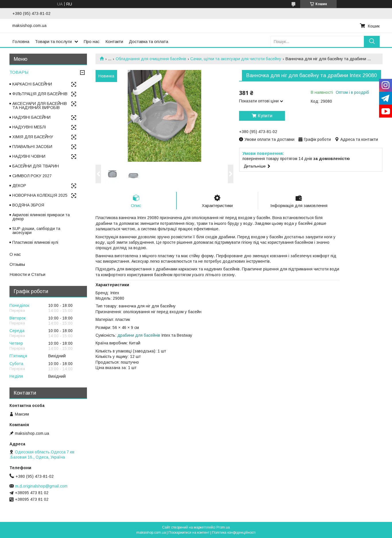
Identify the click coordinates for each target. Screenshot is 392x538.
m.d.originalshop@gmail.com (41, 486)
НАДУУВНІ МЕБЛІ (29, 127)
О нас (15, 254)
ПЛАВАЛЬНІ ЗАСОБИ (32, 146)
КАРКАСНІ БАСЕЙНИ (32, 84)
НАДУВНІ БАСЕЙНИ (31, 117)
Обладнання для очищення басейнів (151, 58)
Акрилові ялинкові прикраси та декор (41, 217)
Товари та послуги (53, 41)
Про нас (92, 41)
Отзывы (17, 264)
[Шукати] (372, 41)
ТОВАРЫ (18, 72)
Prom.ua (223, 527)
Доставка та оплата (148, 41)
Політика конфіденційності (234, 533)
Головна (20, 41)
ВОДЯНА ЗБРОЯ (28, 205)
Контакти (114, 41)
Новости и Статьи (27, 274)
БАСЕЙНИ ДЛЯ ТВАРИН (35, 166)
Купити (265, 115)
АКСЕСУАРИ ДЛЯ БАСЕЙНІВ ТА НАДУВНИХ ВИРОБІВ (39, 105)
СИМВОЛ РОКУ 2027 (32, 176)
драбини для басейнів (138, 335)
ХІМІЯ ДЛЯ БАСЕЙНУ (32, 136)
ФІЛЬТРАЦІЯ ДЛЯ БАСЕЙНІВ (39, 93)
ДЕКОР (19, 185)
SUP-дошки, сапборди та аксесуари (36, 230)
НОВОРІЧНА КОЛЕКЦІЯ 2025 (39, 195)
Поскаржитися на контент (188, 533)
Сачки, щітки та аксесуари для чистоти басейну (235, 58)
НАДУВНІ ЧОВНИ (28, 156)
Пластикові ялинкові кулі (35, 242)
